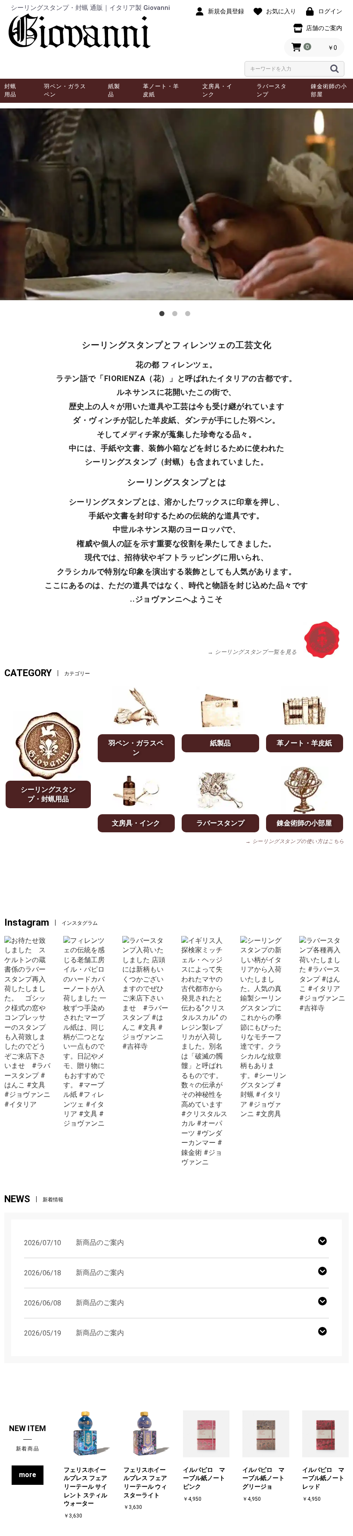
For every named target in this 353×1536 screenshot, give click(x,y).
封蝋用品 (10, 90)
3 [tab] (189, 315)
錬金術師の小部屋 (329, 90)
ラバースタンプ (272, 90)
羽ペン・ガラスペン (65, 90)
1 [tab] (163, 315)
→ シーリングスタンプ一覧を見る (252, 652)
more (27, 1475)
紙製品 (114, 90)
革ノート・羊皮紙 (161, 90)
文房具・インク (217, 90)
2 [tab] (176, 315)
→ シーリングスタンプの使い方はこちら (294, 841)
